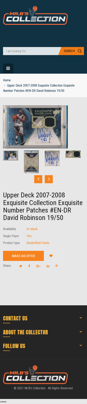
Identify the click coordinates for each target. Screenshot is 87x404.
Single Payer (11, 236)
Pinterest (56, 266)
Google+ (38, 266)
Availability (9, 229)
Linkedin (48, 266)
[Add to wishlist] (51, 256)
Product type (11, 243)
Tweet (20, 266)
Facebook (29, 266)
